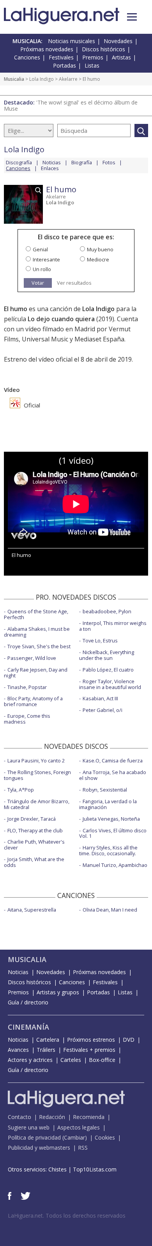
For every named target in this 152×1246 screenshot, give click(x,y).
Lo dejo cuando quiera (61, 319)
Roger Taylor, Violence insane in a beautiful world (110, 684)
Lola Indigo (41, 79)
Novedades (118, 41)
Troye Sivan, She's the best (39, 646)
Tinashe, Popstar (27, 687)
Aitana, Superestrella (31, 909)
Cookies (105, 1137)
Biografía (81, 162)
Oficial (31, 405)
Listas (92, 65)
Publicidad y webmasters (39, 1147)
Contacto (19, 1117)
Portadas (64, 65)
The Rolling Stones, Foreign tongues (37, 775)
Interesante (46, 259)
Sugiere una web (28, 1127)
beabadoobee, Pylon (107, 611)
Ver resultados (74, 283)
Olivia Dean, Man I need (110, 909)
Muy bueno (100, 249)
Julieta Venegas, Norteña (111, 818)
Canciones (27, 57)
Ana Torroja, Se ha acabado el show (112, 775)
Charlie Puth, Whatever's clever (34, 844)
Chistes (57, 1169)
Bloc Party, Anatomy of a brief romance (33, 701)
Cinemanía (28, 1027)
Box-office (102, 1059)
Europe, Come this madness (27, 718)
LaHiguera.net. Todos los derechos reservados (66, 1215)
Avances (18, 1049)
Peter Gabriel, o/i (102, 710)
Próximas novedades (46, 49)
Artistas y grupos (58, 992)
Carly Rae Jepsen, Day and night (35, 672)
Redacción (52, 1117)
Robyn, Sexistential (105, 789)
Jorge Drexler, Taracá (31, 818)
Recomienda (88, 1117)
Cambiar (74, 1137)
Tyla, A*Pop (20, 789)
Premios (92, 57)
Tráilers (46, 1049)
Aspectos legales (78, 1127)
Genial (40, 249)
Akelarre (68, 79)
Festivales (61, 57)
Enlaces (50, 168)
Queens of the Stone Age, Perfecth (36, 614)
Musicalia (14, 79)
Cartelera (47, 1039)
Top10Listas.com (95, 1169)
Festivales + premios (89, 1049)
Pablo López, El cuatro (108, 669)
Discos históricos (103, 49)
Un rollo (42, 269)
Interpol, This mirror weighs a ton (113, 626)
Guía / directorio (28, 1002)
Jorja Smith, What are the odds (34, 862)
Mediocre (98, 259)
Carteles (70, 1059)
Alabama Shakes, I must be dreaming (37, 631)
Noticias (51, 162)
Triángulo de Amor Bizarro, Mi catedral (36, 804)
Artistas (121, 57)
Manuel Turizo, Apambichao (115, 864)
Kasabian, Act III (100, 698)
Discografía (19, 162)
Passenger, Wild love (31, 657)
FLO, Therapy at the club (35, 830)
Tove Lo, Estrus (100, 640)
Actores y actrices (30, 1059)
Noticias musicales (71, 41)
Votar (38, 282)
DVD (128, 1039)
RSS (83, 1147)
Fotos (109, 162)
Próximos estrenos (91, 1039)
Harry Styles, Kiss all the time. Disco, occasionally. (108, 850)
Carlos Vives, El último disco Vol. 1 (113, 833)
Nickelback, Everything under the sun (106, 655)
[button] (132, 17)
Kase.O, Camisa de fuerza (113, 760)
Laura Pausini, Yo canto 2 (36, 760)
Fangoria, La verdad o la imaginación (108, 804)
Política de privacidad (34, 1137)
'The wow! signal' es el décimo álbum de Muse (71, 105)
